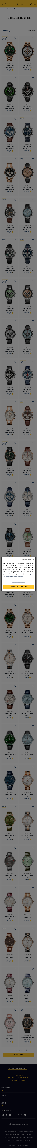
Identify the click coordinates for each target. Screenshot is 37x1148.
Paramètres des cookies (18, 582)
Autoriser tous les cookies (18, 586)
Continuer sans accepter (28, 559)
